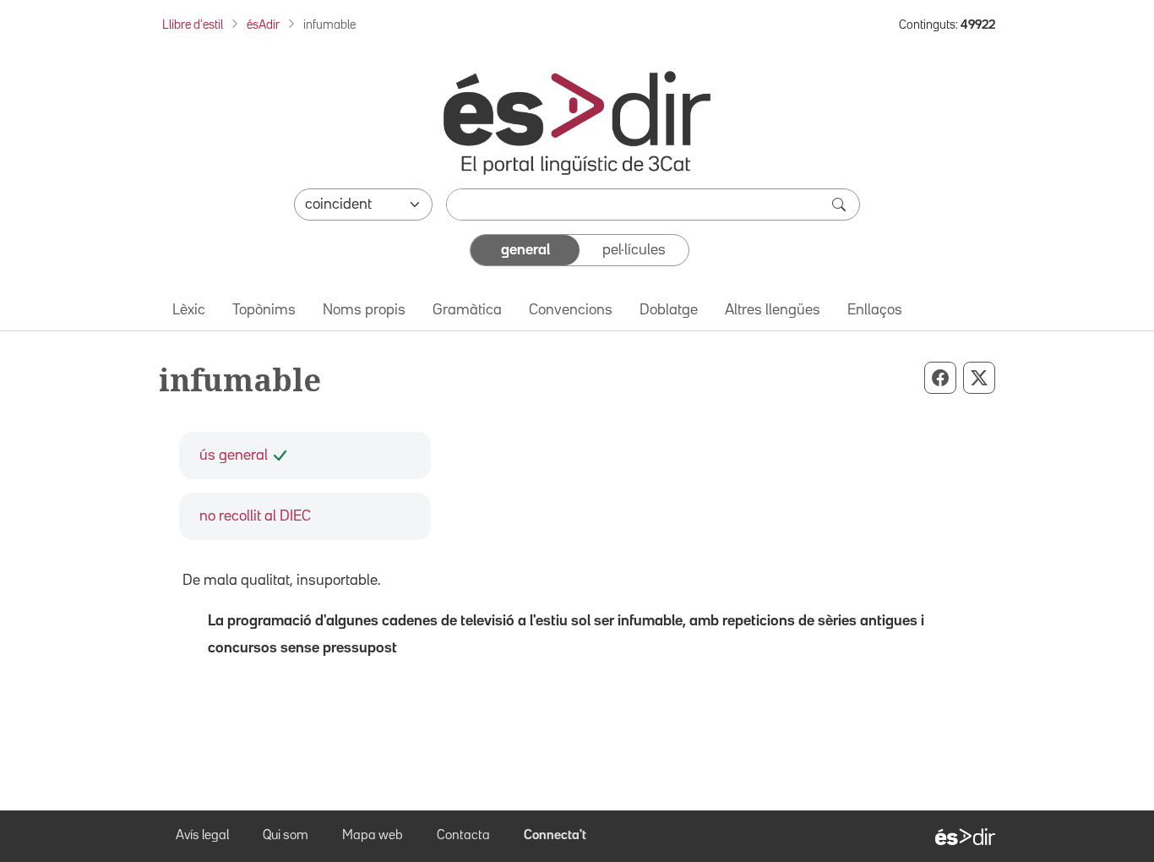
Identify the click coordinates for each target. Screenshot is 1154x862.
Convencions (570, 310)
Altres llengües (772, 310)
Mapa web (372, 836)
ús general (233, 455)
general (525, 250)
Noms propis (364, 310)
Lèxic (188, 310)
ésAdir (263, 24)
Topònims (264, 310)
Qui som (285, 836)
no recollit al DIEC (255, 516)
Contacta (463, 836)
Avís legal (202, 836)
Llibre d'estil (192, 24)
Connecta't (555, 836)
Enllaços (874, 310)
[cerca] (840, 204)
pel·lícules (634, 250)
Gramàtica (467, 310)
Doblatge (669, 310)
